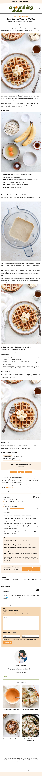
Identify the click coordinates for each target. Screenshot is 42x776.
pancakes (8, 98)
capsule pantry (11, 96)
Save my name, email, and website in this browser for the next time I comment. (20, 639)
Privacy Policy (10, 766)
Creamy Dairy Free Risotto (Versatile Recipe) (30, 739)
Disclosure (4, 766)
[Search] (37, 676)
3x (38, 497)
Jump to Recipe (18, 24)
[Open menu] (40, 8)
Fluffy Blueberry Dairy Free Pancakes (12, 459)
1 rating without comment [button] (20, 605)
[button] (19, 466)
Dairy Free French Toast (9, 458)
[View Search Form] (39, 2)
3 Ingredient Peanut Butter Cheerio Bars (32, 578)
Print (14, 472)
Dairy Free (21, 16)
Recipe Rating (6, 632)
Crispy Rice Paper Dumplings (30, 709)
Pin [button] (21, 472)
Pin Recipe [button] (31, 570)
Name (5, 636)
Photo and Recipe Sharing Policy (20, 766)
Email (23, 636)
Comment (6, 617)
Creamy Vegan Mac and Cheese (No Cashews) (9, 579)
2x (36, 497)
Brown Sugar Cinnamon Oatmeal (11, 738)
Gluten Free (25, 16)
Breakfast (16, 16)
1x (34, 497)
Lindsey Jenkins (12, 21)
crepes (33, 96)
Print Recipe (25, 24)
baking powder (15, 506)
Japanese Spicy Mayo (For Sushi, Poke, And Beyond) (11, 710)
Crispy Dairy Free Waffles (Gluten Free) (12, 456)
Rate (29, 472)
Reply (37, 589)
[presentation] (11, 696)
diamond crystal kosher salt (17, 508)
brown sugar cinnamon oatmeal (25, 98)
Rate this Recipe (31, 567)
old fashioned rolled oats (14, 499)
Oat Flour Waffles (7, 454)
